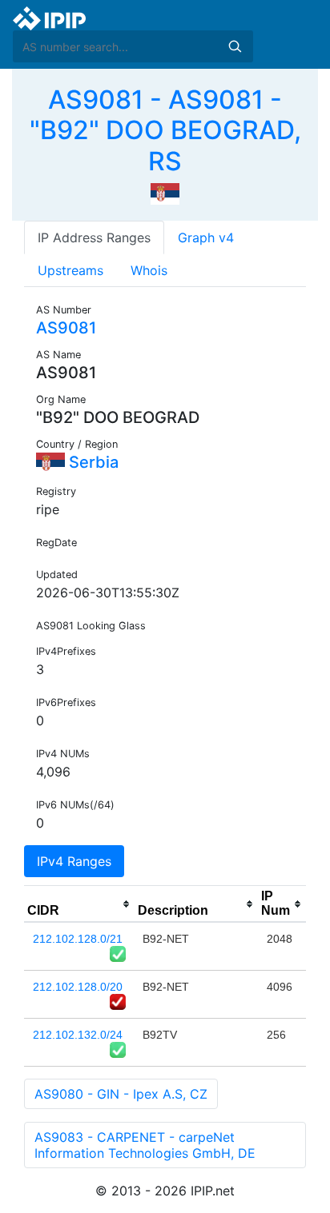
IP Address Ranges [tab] (94, 237)
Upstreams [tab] (70, 270)
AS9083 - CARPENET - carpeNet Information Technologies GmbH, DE (145, 1145)
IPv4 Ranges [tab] (74, 861)
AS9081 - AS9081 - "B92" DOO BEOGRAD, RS (165, 130)
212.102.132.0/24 (78, 1034)
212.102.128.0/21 (78, 938)
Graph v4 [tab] (206, 237)
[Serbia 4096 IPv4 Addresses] (165, 193)
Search (234, 46)
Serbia (92, 462)
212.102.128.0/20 (78, 986)
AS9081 (66, 327)
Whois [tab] (149, 270)
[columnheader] (79, 904)
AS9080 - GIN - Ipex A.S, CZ (120, 1094)
